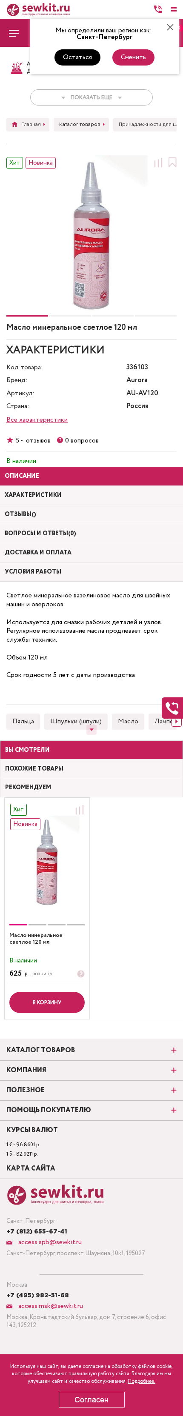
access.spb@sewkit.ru (49, 1242)
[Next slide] (177, 722)
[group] (47, 862)
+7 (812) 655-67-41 (36, 1231)
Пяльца (23, 721)
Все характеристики (37, 420)
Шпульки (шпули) (76, 721)
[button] (27, 316)
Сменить (133, 57)
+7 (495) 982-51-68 (37, 1295)
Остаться (77, 57)
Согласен (91, 1400)
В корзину (47, 1002)
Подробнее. (141, 1381)
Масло (128, 721)
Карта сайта (30, 1168)
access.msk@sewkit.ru (50, 1306)
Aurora (137, 380)
